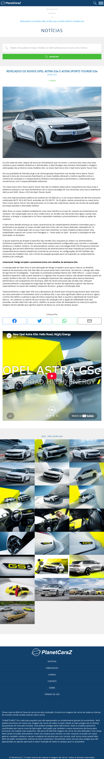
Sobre (52, 687)
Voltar (53, 80)
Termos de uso (52, 694)
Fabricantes (52, 668)
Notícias (52, 13)
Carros (52, 674)
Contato (52, 681)
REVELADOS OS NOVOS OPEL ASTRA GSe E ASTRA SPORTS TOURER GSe (52, 21)
